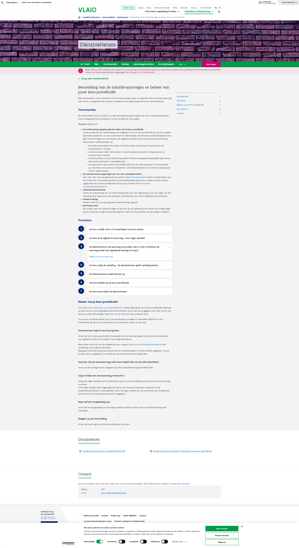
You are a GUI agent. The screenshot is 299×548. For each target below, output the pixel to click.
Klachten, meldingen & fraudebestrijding (129, 521)
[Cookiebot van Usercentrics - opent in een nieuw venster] (68, 543)
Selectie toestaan (222, 535)
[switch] (122, 541)
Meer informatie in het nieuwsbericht (140, 72)
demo (112, 314)
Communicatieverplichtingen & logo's (98, 521)
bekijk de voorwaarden (135, 177)
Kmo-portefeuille (108, 17)
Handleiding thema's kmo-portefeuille (103, 451)
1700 (103, 489)
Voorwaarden (110, 64)
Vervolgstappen (166, 64)
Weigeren (222, 542)
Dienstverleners (122, 17)
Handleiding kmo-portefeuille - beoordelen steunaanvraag (182, 451)
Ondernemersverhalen (162, 8)
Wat (96, 64)
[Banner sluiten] (242, 526)
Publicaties (184, 8)
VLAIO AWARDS (130, 516)
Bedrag (125, 64)
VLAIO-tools (128, 8)
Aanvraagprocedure (143, 64)
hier (156, 319)
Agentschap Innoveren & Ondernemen (37, 2)
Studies (105, 516)
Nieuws (140, 8)
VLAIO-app (115, 516)
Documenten (182, 109)
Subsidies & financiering (197, 11)
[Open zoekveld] (219, 11)
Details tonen (177, 542)
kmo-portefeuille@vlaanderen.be (148, 344)
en (220, 8)
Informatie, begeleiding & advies (161, 11)
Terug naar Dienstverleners (95, 78)
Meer (181, 64)
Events (148, 8)
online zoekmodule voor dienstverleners (104, 307)
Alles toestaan (222, 529)
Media (175, 8)
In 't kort (85, 64)
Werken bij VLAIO (91, 516)
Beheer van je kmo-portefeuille (190, 105)
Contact (180, 113)
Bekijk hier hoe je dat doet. (101, 256)
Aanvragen (211, 64)
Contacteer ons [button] (288, 2)
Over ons (194, 8)
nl (216, 8)
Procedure (181, 100)
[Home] (79, 17)
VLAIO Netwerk (205, 8)
